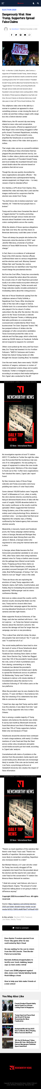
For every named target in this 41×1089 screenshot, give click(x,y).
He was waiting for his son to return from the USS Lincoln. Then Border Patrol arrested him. (19, 951)
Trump (18, 919)
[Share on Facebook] (12, 35)
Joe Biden (6, 919)
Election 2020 (19, 917)
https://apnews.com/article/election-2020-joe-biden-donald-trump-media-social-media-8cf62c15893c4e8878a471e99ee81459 (20, 906)
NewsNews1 (15, 29)
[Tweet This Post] (16, 35)
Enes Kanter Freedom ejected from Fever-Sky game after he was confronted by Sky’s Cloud (19, 940)
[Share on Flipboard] (21, 35)
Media (13, 919)
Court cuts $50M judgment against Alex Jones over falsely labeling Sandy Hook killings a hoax (20, 973)
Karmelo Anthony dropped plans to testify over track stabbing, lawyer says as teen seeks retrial (18, 962)
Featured (28, 917)
